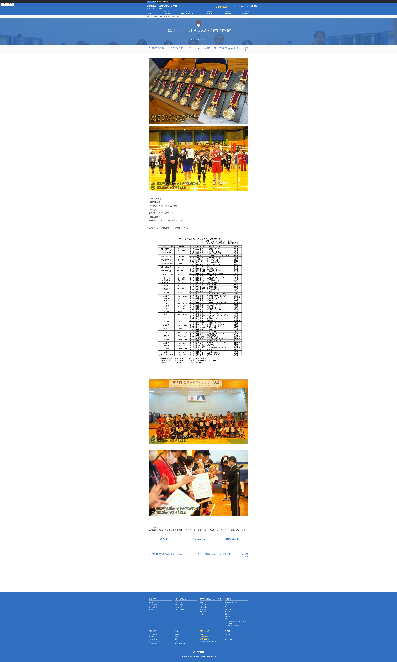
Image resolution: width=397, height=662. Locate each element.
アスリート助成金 (179, 609)
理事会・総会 (153, 639)
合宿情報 (151, 609)
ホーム (149, 16)
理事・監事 (228, 609)
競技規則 (177, 636)
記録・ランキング (179, 602)
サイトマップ (228, 639)
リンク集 (227, 636)
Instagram (199, 539)
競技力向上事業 (179, 604)
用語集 (176, 639)
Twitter (166, 539)
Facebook (233, 539)
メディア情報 (153, 643)
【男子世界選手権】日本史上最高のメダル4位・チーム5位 (170, 48)
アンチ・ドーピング (180, 641)
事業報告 (227, 614)
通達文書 (151, 636)
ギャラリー (235, 7)
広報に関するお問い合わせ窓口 (208, 641)
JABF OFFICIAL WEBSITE (188, 656)
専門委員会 (203, 609)
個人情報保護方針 (205, 639)
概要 (226, 604)
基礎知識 (177, 634)
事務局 (201, 602)
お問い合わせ (203, 634)
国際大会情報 (153, 607)
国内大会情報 (153, 604)
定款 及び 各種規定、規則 (182, 643)
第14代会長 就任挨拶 (231, 602)
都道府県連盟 (203, 607)
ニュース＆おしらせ (154, 634)
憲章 (226, 607)
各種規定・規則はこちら (162, 1)
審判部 (201, 614)
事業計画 (227, 611)
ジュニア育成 (178, 607)
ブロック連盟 (203, 604)
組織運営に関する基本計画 (232, 626)
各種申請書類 (203, 611)
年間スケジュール (154, 602)
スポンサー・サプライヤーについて (235, 634)
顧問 (226, 619)
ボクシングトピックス (155, 641)
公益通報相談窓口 (222, 7)
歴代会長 (227, 616)
